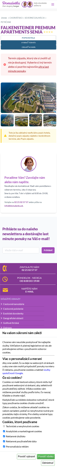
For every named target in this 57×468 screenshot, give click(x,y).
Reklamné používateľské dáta (21, 441)
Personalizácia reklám (17, 446)
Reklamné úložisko (15, 436)
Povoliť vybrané (26, 456)
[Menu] (53, 4)
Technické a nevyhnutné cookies (22, 426)
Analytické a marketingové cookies (24, 431)
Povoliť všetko (46, 456)
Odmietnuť (48, 463)
